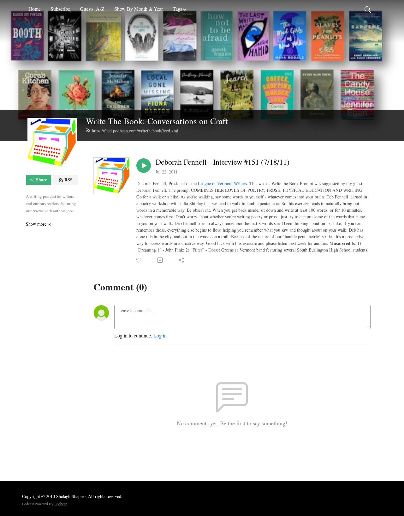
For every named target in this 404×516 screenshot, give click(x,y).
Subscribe (60, 8)
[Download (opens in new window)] (160, 260)
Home (34, 8)
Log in (160, 335)
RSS (68, 179)
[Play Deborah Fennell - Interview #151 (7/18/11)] (143, 165)
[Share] (181, 260)
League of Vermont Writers (222, 183)
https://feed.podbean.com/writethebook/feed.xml (135, 131)
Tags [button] (177, 8)
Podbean (60, 503)
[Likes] (139, 260)
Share (41, 179)
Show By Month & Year (138, 8)
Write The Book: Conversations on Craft (157, 121)
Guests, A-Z (92, 8)
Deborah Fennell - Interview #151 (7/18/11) (222, 162)
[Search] (367, 9)
